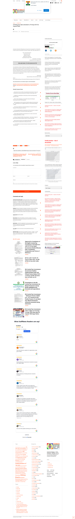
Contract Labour (19, 454)
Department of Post (21, 457)
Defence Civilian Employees (36, 461)
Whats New (16, 20)
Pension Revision (35, 488)
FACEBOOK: (28, 159)
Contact (17, 498)
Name (14, 176)
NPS (17, 499)
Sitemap (17, 487)
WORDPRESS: (23, 159)
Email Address (33, 5)
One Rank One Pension (35, 483)
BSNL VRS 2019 (34, 453)
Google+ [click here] (33, 85)
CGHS (32, 20)
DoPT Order (41, 20)
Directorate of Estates (35, 464)
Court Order (21, 456)
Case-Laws (34, 456)
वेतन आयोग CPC (26, 20)
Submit (46, 10)
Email (28, 176)
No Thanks (39, 10)
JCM (33, 472)
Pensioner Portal (18, 472)
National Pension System (21, 468)
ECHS (18, 459)
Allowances (34, 448)
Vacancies (18, 493)
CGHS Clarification (19, 451)
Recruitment (21, 477)
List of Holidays (47, 20)
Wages (33, 497)
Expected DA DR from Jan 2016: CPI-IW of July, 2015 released (34, 155)
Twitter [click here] (19, 85)
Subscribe (47, 46)
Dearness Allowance (35, 459)
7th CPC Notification (18, 447)
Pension (33, 486)
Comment (15, 167)
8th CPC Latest (16, 239)
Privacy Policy (18, 496)
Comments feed (50, 465)
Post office (34, 489)
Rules (33, 494)
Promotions (17, 475)
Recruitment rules (19, 479)
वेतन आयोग (33, 499)
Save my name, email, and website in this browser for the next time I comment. (25, 183)
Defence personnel (35, 462)
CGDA (16, 451)
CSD (36, 20)
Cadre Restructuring (35, 454)
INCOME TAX (34, 470)
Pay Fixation (17, 469)
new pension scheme (35, 480)
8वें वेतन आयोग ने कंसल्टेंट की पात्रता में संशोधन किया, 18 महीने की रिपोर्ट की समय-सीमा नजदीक (32, 259)
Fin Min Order (34, 469)
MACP (33, 478)
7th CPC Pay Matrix (23, 447)
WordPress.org (50, 467)
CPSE (24, 456)
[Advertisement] (27, 42)
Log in (49, 462)
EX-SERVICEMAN (35, 467)
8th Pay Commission (35, 446)
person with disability (23, 473)
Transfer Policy (23, 481)
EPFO (21, 459)
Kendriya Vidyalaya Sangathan (37, 473)
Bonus (33, 451)
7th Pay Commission (50, 471)
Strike (18, 481)
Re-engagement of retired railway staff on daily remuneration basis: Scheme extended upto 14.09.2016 (19, 155)
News (20, 20)
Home (48, 470)
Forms (20, 460)
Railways (33, 491)
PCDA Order (22, 469)
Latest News (47, 54)
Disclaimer (18, 491)
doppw (16, 459)
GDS (21, 460)
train (20, 481)
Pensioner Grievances (23, 471)
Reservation (34, 492)
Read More (26, 254)
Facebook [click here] (26, 85)
